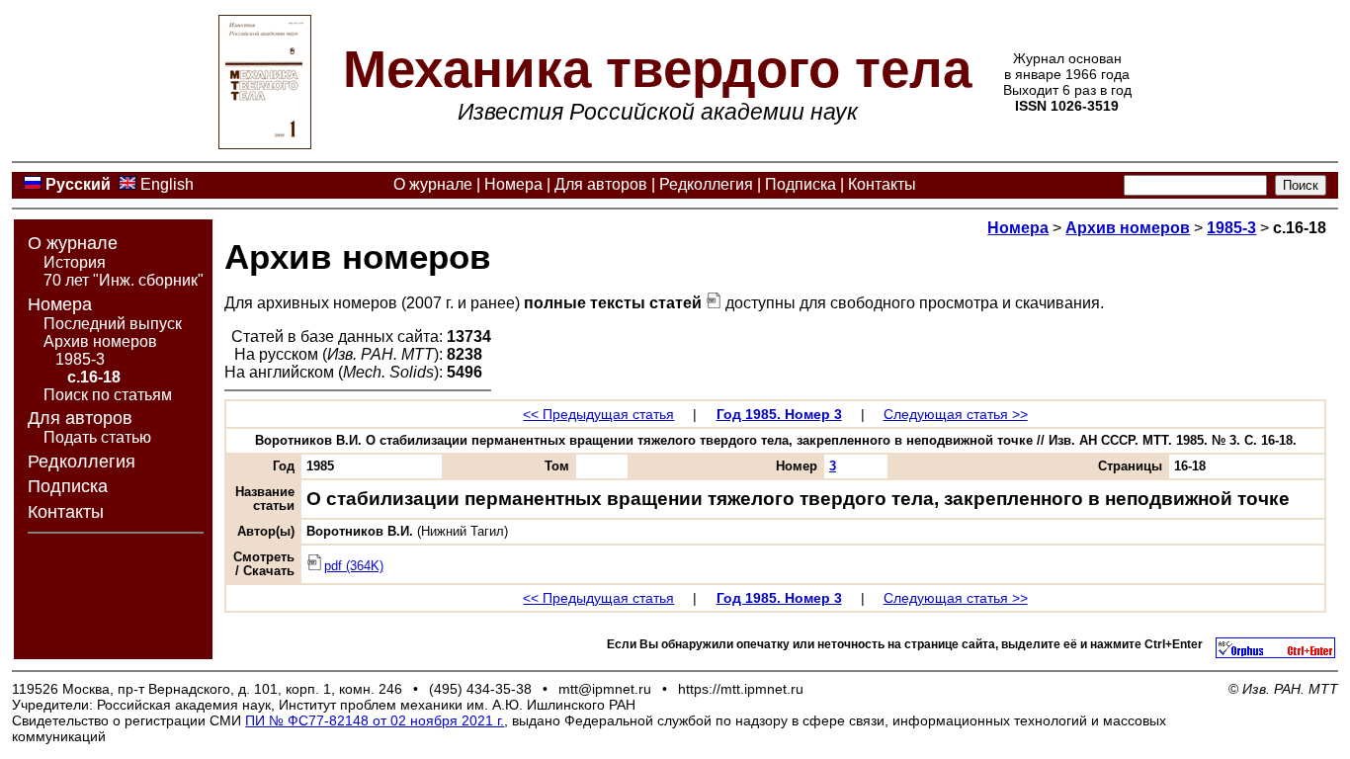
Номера (513, 184)
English (167, 184)
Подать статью (97, 437)
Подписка (800, 184)
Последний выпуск (112, 323)
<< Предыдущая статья (598, 414)
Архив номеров (100, 341)
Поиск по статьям (107, 394)
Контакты (882, 184)
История (74, 262)
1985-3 (80, 359)
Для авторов (600, 184)
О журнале (432, 184)
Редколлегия (706, 184)
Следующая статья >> (956, 414)
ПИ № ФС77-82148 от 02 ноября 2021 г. (374, 720)
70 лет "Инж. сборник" (123, 280)
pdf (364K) (353, 566)
